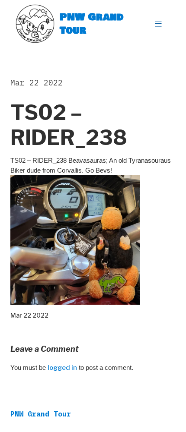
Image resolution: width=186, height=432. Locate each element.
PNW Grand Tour (92, 23)
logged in (62, 368)
